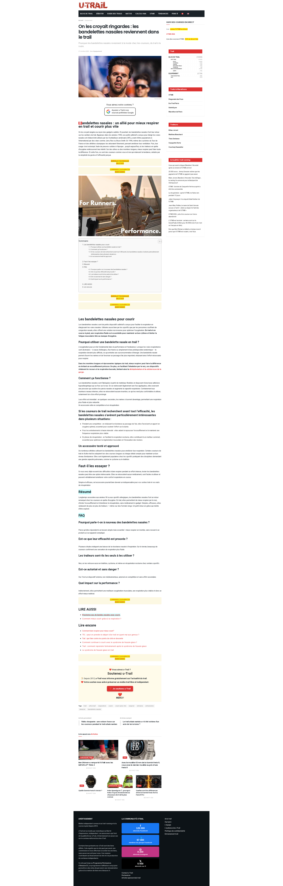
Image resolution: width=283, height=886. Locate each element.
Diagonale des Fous (176, 99)
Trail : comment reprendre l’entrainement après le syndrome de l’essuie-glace (114, 646)
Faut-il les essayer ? (91, 262)
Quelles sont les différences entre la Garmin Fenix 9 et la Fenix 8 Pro (147, 792)
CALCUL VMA (140, 13)
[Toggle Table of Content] (158, 241)
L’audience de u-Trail (172, 828)
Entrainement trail (171, 834)
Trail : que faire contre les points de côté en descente (102, 638)
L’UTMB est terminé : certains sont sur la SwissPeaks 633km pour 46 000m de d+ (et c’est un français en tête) (185, 223)
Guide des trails (114, 13)
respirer (131, 706)
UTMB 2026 (170, 34)
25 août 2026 (120, 800)
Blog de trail (174, 57)
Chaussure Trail (86, 758)
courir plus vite (120, 706)
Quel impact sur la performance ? (101, 279)
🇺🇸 (188, 13)
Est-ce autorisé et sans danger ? (101, 277)
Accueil (80, 20)
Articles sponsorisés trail (131, 878)
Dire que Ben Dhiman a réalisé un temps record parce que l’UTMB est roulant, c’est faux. (185, 230)
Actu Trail (173, 59)
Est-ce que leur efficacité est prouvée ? (103, 272)
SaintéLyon (173, 107)
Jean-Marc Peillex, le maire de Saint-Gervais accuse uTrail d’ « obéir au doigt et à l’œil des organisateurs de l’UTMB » (184, 208)
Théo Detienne (174, 139)
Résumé (87, 264)
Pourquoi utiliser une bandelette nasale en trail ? (106, 247)
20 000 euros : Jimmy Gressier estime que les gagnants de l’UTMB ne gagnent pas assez (184, 172)
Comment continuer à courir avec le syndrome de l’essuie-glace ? (109, 642)
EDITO (174, 61)
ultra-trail (92, 706)
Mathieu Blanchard (176, 134)
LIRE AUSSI (88, 284)
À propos (168, 822)
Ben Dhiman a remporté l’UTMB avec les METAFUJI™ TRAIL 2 (95, 763)
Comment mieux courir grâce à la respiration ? (101, 619)
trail (85, 706)
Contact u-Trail (127, 873)
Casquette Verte (175, 143)
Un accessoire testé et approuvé (101, 256)
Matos (129, 13)
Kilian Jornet (173, 130)
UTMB (152, 13)
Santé (174, 70)
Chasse (175, 64)
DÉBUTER (100, 13)
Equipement (88, 20)
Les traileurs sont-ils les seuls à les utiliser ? (105, 274)
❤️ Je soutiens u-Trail (120, 688)
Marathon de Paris (175, 112)
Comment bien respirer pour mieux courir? (98, 631)
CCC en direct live (191, 39)
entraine (140, 706)
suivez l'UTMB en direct (179, 29)
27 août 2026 (134, 770)
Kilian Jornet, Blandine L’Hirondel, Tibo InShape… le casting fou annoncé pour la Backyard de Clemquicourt (185, 180)
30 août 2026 (91, 768)
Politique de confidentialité (175, 831)
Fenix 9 (175, 13)
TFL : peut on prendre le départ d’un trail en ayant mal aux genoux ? (110, 635)
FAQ (85, 267)
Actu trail (168, 819)
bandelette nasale (94, 709)
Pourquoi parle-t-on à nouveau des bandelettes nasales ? (109, 269)
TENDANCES (163, 13)
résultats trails (177, 65)
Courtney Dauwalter (176, 147)
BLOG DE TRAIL (86, 13)
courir (111, 706)
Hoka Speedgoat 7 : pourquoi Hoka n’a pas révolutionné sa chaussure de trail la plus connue (118, 793)
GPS (124, 758)
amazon (82, 709)
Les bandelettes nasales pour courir (97, 245)
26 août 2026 (91, 793)
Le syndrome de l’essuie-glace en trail (98, 650)
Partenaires (126, 875)
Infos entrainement (176, 68)
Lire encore (88, 287)
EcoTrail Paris (174, 103)
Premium (175, 67)
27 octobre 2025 (83, 51)
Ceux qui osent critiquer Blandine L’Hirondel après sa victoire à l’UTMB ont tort (183, 166)
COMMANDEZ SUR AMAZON (120, 169)
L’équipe (168, 825)
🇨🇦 (182, 13)
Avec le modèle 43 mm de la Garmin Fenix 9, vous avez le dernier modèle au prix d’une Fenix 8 (141, 765)
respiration (102, 706)
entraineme (149, 706)
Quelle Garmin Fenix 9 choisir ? (90, 790)
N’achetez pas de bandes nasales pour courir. (101, 615)
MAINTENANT (120, 172)
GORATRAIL (175, 63)
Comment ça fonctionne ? (99, 249)
